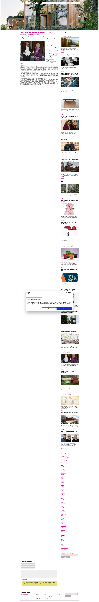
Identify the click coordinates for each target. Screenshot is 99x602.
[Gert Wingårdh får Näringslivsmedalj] (70, 362)
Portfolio (62, 540)
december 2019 (63, 473)
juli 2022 (62, 466)
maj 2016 (62, 489)
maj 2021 (62, 469)
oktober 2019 (63, 474)
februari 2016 (63, 491)
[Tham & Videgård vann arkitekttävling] (70, 343)
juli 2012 (62, 531)
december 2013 (63, 511)
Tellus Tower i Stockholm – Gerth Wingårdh (69, 412)
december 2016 (63, 486)
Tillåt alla (64, 308)
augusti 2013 (63, 515)
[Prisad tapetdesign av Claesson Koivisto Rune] (70, 282)
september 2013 (63, 514)
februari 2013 (63, 522)
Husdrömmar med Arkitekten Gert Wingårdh (69, 392)
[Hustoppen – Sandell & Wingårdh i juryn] (70, 441)
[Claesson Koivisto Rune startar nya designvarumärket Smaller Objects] (70, 260)
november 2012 (63, 526)
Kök (61, 536)
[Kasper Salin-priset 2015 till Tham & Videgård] (70, 171)
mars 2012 (62, 532)
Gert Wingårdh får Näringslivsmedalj (68, 350)
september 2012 (63, 528)
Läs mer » (62, 52)
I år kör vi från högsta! (64, 460)
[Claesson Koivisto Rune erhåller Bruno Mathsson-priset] (70, 235)
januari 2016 (63, 493)
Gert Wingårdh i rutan (65, 34)
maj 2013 (62, 518)
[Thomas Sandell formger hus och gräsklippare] (70, 384)
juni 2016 (62, 487)
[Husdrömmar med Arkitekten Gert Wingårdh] (70, 404)
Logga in (62, 545)
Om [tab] (65, 296)
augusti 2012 (63, 530)
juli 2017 (62, 485)
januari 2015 (63, 502)
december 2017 (63, 482)
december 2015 (63, 494)
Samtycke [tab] (34, 296)
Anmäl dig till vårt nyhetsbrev (67, 553)
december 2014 (63, 503)
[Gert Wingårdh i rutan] (70, 46)
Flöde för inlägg (63, 546)
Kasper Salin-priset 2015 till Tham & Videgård (69, 159)
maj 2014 (62, 507)
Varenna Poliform (63, 541)
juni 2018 (62, 481)
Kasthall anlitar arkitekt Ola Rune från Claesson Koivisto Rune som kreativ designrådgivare (68, 138)
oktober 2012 (63, 527)
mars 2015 (62, 499)
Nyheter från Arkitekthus (65, 537)
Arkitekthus (30, 2)
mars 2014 (62, 510)
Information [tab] (49, 296)
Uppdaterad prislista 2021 (65, 457)
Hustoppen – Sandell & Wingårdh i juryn (69, 431)
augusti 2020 (63, 470)
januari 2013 (63, 523)
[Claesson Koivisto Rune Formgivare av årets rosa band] (70, 214)
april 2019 (62, 477)
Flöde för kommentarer (64, 548)
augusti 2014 (63, 506)
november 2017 (63, 483)
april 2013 (62, 519)
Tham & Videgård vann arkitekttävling (68, 331)
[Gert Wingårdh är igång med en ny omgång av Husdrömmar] (70, 129)
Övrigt (38, 34)
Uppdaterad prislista (64, 456)
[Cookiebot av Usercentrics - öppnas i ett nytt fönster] (67, 292)
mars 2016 (62, 490)
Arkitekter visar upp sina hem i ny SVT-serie (69, 54)
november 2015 (63, 495)
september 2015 (63, 498)
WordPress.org (63, 549)
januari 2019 (63, 478)
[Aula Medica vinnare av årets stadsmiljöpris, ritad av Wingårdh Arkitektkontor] (70, 324)
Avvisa (49, 308)
